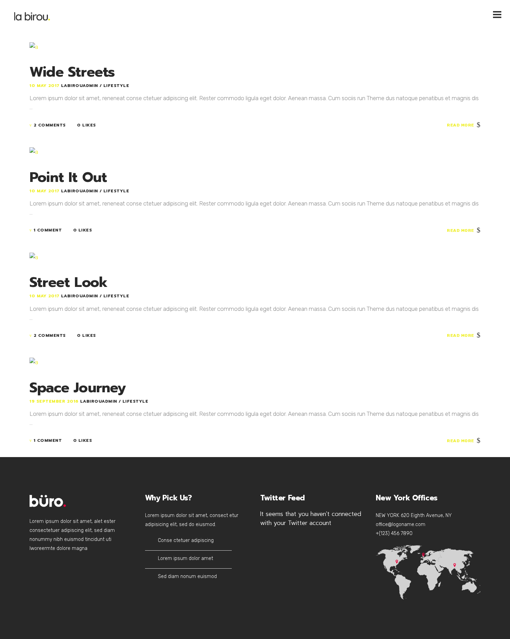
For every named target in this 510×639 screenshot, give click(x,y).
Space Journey (77, 387)
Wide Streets (71, 71)
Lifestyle (116, 85)
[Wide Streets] (33, 46)
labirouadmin (80, 85)
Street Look (68, 282)
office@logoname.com (400, 524)
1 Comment (48, 230)
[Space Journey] (33, 361)
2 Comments (50, 125)
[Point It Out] (33, 151)
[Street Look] (33, 256)
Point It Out (68, 177)
